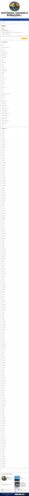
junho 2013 (3, 370)
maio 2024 (3, 173)
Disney (2, 67)
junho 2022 (3, 205)
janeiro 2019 (3, 271)
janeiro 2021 (3, 231)
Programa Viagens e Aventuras (6, 93)
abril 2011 (3, 413)
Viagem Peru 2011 (4, 118)
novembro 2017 (4, 286)
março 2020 (3, 248)
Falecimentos (3, 72)
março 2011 (3, 415)
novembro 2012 (4, 382)
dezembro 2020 (4, 233)
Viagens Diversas (4, 123)
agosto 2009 (3, 446)
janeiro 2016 (3, 322)
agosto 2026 (3, 130)
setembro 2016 (4, 309)
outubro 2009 (3, 443)
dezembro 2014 (4, 344)
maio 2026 (3, 135)
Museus (3, 88)
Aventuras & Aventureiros (5, 47)
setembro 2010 (4, 425)
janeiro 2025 (3, 160)
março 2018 (3, 281)
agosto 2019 (3, 259)
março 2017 (3, 299)
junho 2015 (3, 334)
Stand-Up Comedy (4, 100)
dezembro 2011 (4, 400)
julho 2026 (3, 132)
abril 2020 (3, 246)
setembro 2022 (4, 200)
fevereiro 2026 (4, 140)
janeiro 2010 (3, 438)
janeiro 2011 (3, 418)
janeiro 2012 (3, 398)
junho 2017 (3, 294)
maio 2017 (3, 296)
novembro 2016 (4, 306)
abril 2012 (3, 393)
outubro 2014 (3, 347)
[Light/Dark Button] (26, 19)
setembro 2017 (4, 289)
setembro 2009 (4, 445)
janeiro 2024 (3, 178)
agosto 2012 (3, 387)
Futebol (3, 80)
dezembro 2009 (4, 440)
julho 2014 (3, 350)
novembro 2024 (4, 163)
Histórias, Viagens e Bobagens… (14, 14)
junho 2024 (3, 172)
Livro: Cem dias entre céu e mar (6, 484)
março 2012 (3, 395)
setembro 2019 (4, 258)
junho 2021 (3, 223)
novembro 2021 (4, 215)
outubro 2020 (3, 236)
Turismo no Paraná (4, 105)
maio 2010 (3, 431)
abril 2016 (3, 317)
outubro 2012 (3, 383)
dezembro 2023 (4, 180)
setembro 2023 (4, 185)
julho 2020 (3, 241)
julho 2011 (3, 408)
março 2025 (3, 157)
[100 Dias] (17, 478)
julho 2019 (3, 261)
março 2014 (3, 357)
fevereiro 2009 (4, 456)
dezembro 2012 (4, 380)
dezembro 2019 (4, 253)
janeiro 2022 (3, 211)
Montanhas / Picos (4, 87)
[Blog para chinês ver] (17, 490)
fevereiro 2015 (4, 340)
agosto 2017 (3, 291)
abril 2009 (3, 453)
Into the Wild (3, 83)
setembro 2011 (4, 405)
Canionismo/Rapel (4, 57)
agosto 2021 (3, 220)
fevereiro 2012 (4, 397)
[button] (1, 19)
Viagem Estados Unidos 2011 (6, 113)
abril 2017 (3, 297)
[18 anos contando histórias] (4, 478)
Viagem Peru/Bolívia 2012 (5, 120)
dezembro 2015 (4, 324)
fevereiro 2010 (4, 436)
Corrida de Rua (4, 62)
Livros (2, 85)
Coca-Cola (3, 60)
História (3, 28)
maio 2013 (3, 372)
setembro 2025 (4, 147)
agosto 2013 (3, 367)
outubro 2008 (3, 463)
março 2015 (3, 339)
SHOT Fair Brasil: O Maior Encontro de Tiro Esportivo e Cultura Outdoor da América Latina (23, 485)
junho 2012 (3, 390)
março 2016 (3, 319)
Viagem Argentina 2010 (5, 108)
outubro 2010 (3, 423)
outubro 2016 (3, 307)
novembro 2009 (4, 441)
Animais (3, 45)
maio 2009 (3, 451)
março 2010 (3, 435)
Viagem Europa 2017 (5, 115)
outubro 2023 (3, 183)
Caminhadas (3, 50)
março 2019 (3, 268)
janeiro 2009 (3, 458)
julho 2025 (3, 150)
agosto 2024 (3, 168)
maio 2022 (3, 206)
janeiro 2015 (3, 342)
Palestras (3, 92)
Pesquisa (24, 38)
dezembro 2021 (4, 213)
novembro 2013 (4, 362)
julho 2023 (3, 188)
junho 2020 (3, 243)
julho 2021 (3, 221)
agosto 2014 (3, 349)
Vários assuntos (22, 482)
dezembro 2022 (4, 195)
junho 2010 (3, 430)
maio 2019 (3, 264)
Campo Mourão (4, 55)
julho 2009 (3, 448)
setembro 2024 (4, 167)
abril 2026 (3, 137)
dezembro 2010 (4, 420)
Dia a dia (3, 65)
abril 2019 (3, 266)
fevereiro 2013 (4, 377)
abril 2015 (3, 337)
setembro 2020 (4, 238)
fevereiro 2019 (4, 269)
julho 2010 (3, 428)
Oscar (2, 90)
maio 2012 (3, 392)
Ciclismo (3, 59)
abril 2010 (3, 433)
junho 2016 (3, 314)
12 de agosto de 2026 (10, 479)
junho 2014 (3, 352)
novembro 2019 (4, 254)
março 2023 (3, 190)
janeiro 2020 (3, 251)
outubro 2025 (3, 145)
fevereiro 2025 (4, 158)
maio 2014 (3, 354)
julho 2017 (3, 292)
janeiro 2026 (3, 142)
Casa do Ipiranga (5, 30)
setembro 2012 (4, 385)
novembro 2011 (4, 402)
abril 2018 (3, 279)
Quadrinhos (3, 95)
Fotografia (3, 77)
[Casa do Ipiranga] (14, 28)
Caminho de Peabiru (4, 54)
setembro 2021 (4, 218)
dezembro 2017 (4, 284)
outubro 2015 (3, 327)
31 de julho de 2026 (4, 485)
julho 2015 (3, 332)
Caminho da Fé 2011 (4, 52)
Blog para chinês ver (23, 489)
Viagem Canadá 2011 (5, 110)
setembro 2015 (4, 329)
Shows (2, 98)
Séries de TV (3, 97)
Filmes (2, 75)
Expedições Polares (4, 70)
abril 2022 (3, 208)
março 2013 (3, 375)
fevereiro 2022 (4, 210)
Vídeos (2, 125)
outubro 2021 (3, 216)
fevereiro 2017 (4, 301)
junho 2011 (3, 410)
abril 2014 (3, 355)
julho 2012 (3, 388)
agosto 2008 (3, 466)
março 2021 (3, 228)
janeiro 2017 (3, 302)
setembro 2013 (4, 365)
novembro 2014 (4, 345)
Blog (2, 49)
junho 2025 (3, 152)
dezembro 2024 (4, 162)
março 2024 (3, 175)
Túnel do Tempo (4, 103)
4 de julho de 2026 (4, 491)
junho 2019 (3, 263)
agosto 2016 (3, 311)
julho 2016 (3, 312)
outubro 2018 (3, 274)
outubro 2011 (3, 403)
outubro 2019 (3, 256)
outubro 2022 (3, 198)
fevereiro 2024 (4, 177)
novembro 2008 (4, 461)
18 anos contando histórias (10, 478)
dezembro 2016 (4, 304)
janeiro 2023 (3, 193)
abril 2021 (3, 226)
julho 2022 (3, 203)
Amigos (3, 44)
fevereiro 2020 (4, 249)
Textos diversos (4, 102)
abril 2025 (3, 155)
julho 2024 (3, 170)
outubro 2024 (3, 165)
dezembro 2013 (4, 360)
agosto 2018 (3, 276)
